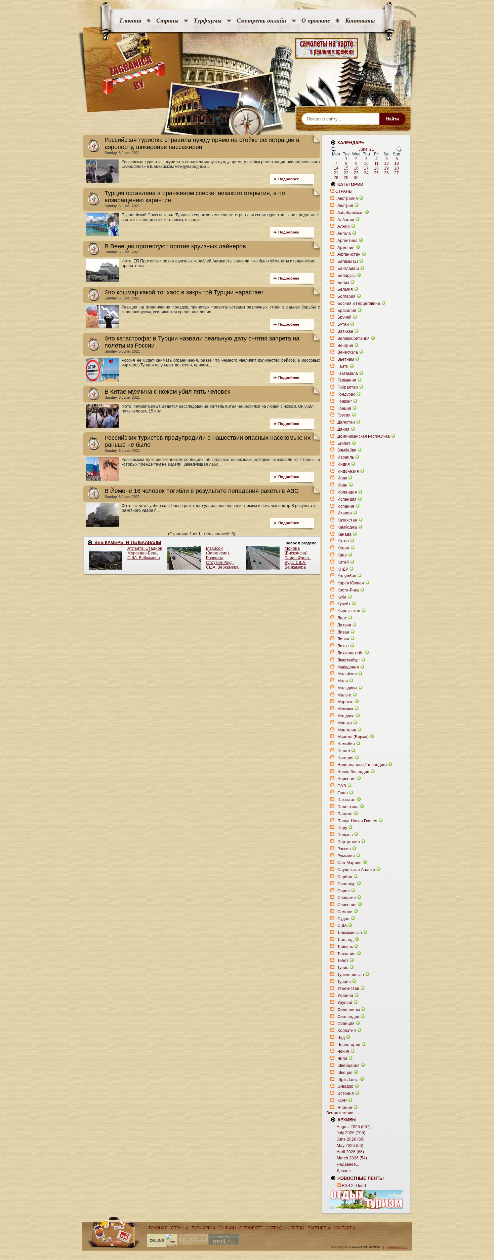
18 (376, 168)
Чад (341, 1037)
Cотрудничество (284, 1228)
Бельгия (345, 289)
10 (366, 163)
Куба (341, 597)
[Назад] (333, 150)
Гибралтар (347, 387)
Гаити (342, 366)
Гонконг (344, 401)
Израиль (345, 457)
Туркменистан (350, 974)
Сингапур (346, 883)
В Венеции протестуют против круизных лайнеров (175, 246)
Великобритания (353, 338)
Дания (343, 429)
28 (336, 177)
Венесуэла (347, 352)
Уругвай (344, 1002)
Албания (345, 219)
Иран (342, 485)
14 (336, 168)
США (342, 925)
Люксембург (348, 660)
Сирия (343, 891)
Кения (343, 548)
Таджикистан (349, 932)
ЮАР (342, 1100)
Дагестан (346, 422)
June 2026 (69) (351, 1139)
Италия (344, 513)
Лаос (342, 618)
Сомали (345, 911)
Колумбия (346, 576)
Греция (344, 408)
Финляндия (348, 1016)
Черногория (348, 1044)
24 (366, 173)
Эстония (345, 1093)
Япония (344, 1107)
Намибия (346, 744)
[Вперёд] (399, 150)
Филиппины (348, 1009)
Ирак (342, 478)
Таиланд (345, 939)
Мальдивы (347, 688)
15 (346, 168)
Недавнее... (348, 1164)
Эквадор (345, 1086)
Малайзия (347, 674)
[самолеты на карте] (247, 49)
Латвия (344, 625)
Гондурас (346, 394)
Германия (346, 380)
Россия (344, 849)
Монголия (346, 730)
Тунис (342, 967)
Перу (342, 827)
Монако (344, 723)
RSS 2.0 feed (354, 1185)
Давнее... (345, 1170)
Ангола (344, 233)
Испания (345, 506)
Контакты (360, 20)
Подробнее (288, 179)
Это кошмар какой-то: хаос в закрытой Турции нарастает (184, 292)
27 (396, 173)
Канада (344, 534)
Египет (344, 443)
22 (346, 173)
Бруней (344, 317)
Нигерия (345, 758)
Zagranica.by (397, 1247)
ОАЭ (341, 786)
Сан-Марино (349, 862)
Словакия (346, 897)
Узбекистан (348, 988)
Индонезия (348, 471)
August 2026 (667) (354, 1126)
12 (386, 163)
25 (376, 173)
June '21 (366, 149)
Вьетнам (345, 359)
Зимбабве (346, 450)
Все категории (340, 1113)
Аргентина (347, 240)
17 (366, 168)
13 (396, 163)
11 (376, 163)
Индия (343, 464)
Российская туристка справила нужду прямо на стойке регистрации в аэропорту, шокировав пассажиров (202, 143)
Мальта (344, 695)
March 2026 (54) (352, 1158)
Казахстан (347, 520)
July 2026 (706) (351, 1132)
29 (346, 177)
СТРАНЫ (344, 191)
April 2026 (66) (350, 1152)
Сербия (344, 876)
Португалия (348, 841)
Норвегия (346, 779)
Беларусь (346, 275)
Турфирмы (207, 20)
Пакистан (346, 799)
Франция (346, 1023)
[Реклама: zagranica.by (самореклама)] (366, 1199)
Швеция (345, 1072)
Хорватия (346, 1030)
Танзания (346, 953)
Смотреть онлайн (261, 20)
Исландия (347, 499)
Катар (343, 541)
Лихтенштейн (350, 653)
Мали (342, 681)
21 (336, 173)
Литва (343, 646)
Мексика (345, 709)
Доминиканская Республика (363, 436)
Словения (347, 904)
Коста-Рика (348, 590)
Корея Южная (350, 583)
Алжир (343, 226)
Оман (342, 793)
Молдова (346, 716)
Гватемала (347, 373)
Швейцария (348, 1065)
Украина (345, 995)
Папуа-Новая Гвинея (357, 821)
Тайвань (345, 946)
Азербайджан (350, 212)
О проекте (315, 20)
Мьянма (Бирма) (353, 736)
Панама (345, 814)
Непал (343, 751)
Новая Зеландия (353, 771)
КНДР (342, 569)
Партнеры (318, 1228)
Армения (346, 247)
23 (356, 173)
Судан (343, 918)
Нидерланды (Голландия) (362, 764)
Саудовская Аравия (356, 869)
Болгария (346, 296)
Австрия (345, 205)
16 (356, 168)
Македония (348, 667)
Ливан (343, 632)
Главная (130, 20)
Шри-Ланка (348, 1079)
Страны (167, 20)
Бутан (343, 324)
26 (386, 173)
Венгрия (345, 345)
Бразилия (346, 310)
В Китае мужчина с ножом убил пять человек (167, 391)
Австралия (347, 198)
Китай (343, 562)
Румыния (346, 856)
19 (386, 168)
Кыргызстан (348, 611)
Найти (392, 118)
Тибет (342, 960)
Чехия (343, 1051)
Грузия (344, 415)
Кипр (342, 555)
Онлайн (227, 1228)
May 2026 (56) (350, 1145)
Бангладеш (348, 268)
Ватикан (345, 331)
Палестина (348, 806)
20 (396, 168)
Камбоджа (347, 527)
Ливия (343, 639)
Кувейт (344, 604)
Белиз (343, 282)
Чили (342, 1058)
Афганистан (349, 254)
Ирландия (347, 492)
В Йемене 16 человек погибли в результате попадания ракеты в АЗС (202, 491)
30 (356, 177)
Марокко (345, 701)
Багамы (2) (347, 261)
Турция (344, 981)
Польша (345, 834)
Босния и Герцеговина (358, 303)
